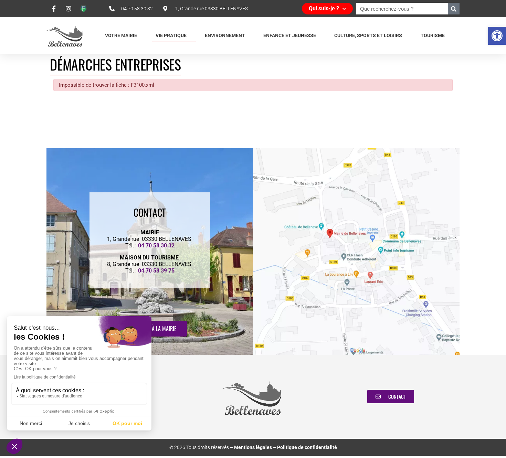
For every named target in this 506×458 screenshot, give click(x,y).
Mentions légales (253, 447)
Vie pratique (171, 35)
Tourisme (433, 35)
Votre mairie (121, 35)
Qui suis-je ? (324, 8)
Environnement (225, 35)
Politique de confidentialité (307, 447)
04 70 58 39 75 (156, 270)
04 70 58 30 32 (156, 245)
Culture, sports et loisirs (368, 35)
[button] (497, 36)
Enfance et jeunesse (289, 35)
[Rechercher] (454, 8)
